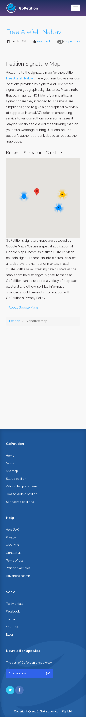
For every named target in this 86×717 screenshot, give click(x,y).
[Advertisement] (43, 374)
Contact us (13, 552)
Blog (9, 634)
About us (12, 545)
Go (48, 673)
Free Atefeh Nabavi (34, 32)
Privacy (11, 537)
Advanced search (18, 575)
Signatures (72, 41)
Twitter (10, 619)
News (10, 463)
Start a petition (16, 478)
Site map (12, 471)
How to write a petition (21, 494)
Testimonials (14, 603)
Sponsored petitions (20, 501)
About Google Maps (24, 307)
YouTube (12, 626)
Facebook (13, 611)
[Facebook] (19, 690)
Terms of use (14, 560)
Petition (14, 321)
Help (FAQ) (13, 529)
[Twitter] (10, 690)
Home (10, 455)
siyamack (44, 41)
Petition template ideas (21, 486)
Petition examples (18, 568)
